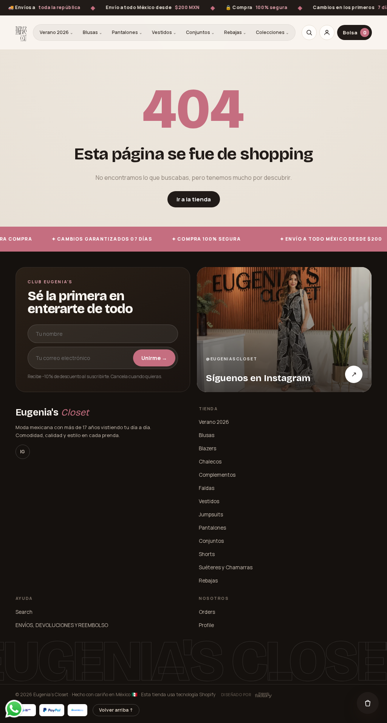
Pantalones (127, 32)
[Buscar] (309, 32)
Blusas (92, 32)
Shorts (207, 554)
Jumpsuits (211, 514)
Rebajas (235, 32)
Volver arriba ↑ (116, 710)
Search (24, 612)
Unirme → (154, 358)
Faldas (206, 488)
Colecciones (272, 32)
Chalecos (210, 461)
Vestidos (164, 32)
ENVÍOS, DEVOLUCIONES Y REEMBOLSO (61, 625)
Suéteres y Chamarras (225, 567)
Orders (207, 612)
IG (22, 451)
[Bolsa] (368, 703)
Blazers (207, 448)
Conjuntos (200, 32)
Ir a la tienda (193, 199)
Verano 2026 (56, 32)
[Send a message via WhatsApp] (14, 708)
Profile (206, 625)
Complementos (217, 474)
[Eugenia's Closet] (21, 32)
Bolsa (355, 32)
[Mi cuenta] (326, 32)
